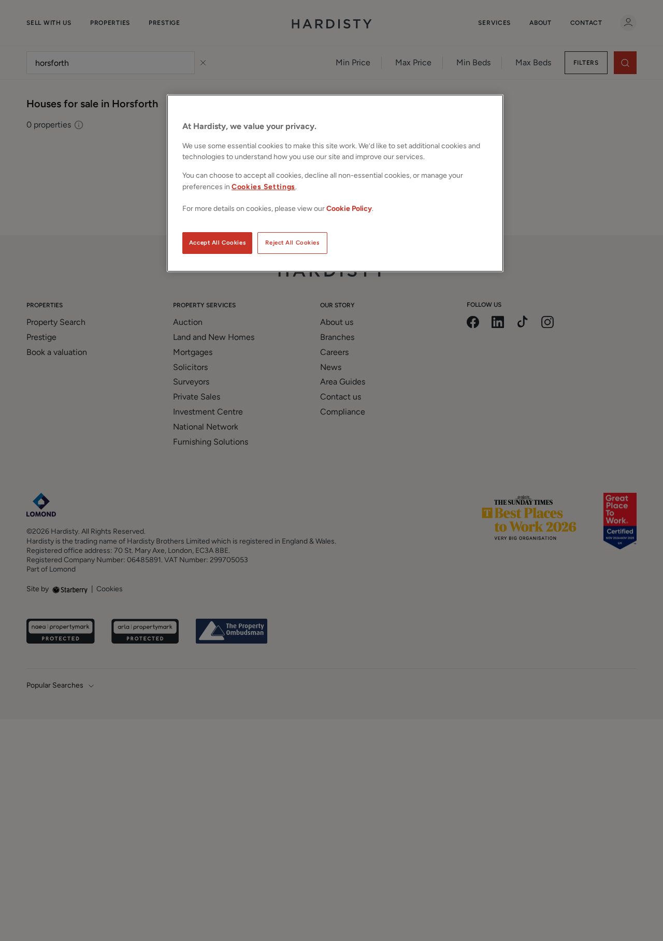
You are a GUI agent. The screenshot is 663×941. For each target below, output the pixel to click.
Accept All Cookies (217, 242)
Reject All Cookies (292, 242)
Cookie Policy (349, 208)
